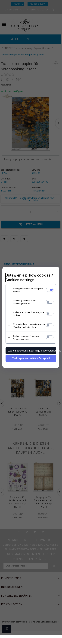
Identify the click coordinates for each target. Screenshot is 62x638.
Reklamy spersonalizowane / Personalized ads (26, 337)
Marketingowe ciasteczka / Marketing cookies (25, 302)
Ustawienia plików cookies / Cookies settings (29, 277)
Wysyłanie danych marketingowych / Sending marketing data (29, 325)
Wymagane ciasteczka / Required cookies (28, 290)
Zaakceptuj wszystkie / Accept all (31, 358)
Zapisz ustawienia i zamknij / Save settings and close (32, 350)
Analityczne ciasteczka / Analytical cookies (28, 314)
